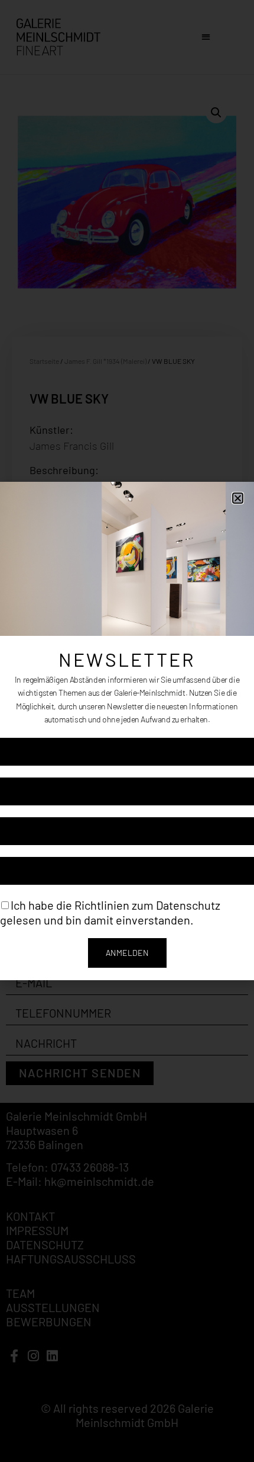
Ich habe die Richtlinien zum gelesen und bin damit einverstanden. (110, 912)
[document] (127, 731)
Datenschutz (188, 905)
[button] (237, 498)
